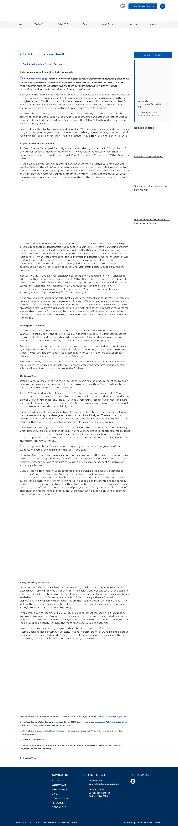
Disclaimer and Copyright (151, 822)
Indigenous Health (50, 54)
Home (20, 24)
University (143, 101)
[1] (109, 86)
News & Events (107, 24)
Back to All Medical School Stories (42, 64)
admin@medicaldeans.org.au (104, 783)
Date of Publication (148, 112)
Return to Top (28, 758)
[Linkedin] (122, 5)
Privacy (127, 822)
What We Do (64, 24)
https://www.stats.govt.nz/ (114, 716)
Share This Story (153, 55)
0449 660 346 (95, 780)
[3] (83, 276)
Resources (132, 24)
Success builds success (148, 156)
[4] (59, 415)
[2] (92, 136)
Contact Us (155, 24)
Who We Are (39, 24)
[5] (40, 471)
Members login (141, 6)
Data (85, 24)
